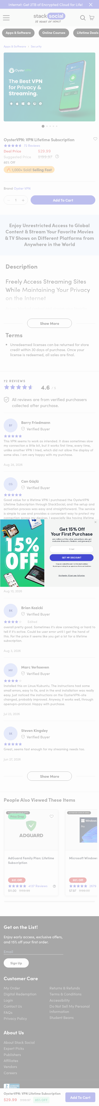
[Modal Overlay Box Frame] (49, 553)
